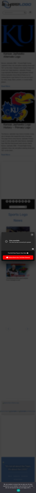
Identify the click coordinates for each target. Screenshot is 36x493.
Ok (18, 490)
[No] (34, 487)
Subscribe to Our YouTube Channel (19, 257)
